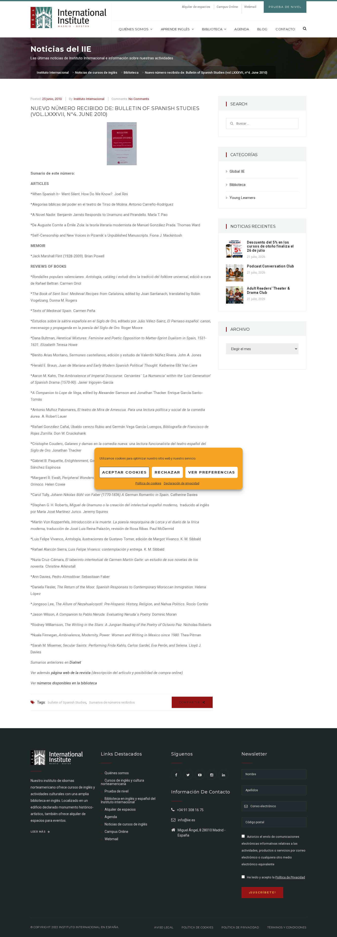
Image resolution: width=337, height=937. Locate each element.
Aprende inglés (175, 29)
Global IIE (237, 171)
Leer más (38, 831)
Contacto (285, 29)
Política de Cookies (197, 927)
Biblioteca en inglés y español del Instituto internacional (128, 800)
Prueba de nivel (117, 791)
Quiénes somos (134, 29)
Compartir (190, 702)
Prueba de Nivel (285, 7)
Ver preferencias (211, 472)
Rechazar (167, 472)
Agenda (241, 29)
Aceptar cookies (124, 472)
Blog (262, 29)
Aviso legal (163, 927)
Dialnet (75, 662)
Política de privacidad (240, 927)
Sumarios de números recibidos (112, 702)
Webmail (250, 7)
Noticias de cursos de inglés (126, 824)
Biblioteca (212, 29)
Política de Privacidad (290, 877)
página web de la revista (71, 673)
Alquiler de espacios (196, 7)
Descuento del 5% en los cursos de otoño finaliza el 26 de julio (270, 246)
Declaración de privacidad (181, 483)
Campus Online (227, 7)
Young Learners (242, 198)
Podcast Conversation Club (270, 266)
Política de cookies (148, 483)
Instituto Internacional (89, 99)
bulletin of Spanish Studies (67, 702)
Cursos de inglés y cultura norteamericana (122, 782)
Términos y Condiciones (286, 927)
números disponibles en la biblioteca (67, 683)
